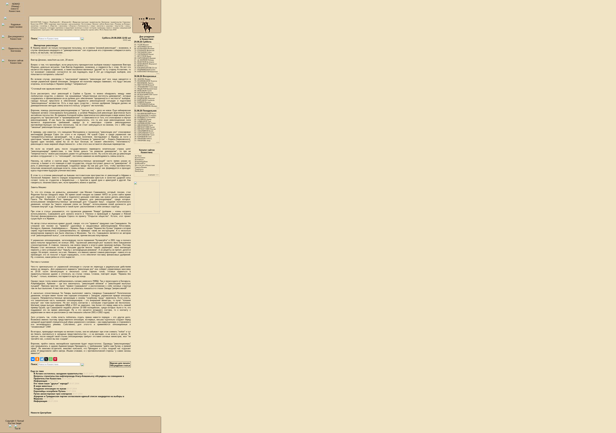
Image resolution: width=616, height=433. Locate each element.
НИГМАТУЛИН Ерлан (146, 127)
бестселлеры (86, 24)
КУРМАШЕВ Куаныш (145, 48)
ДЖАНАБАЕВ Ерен (145, 125)
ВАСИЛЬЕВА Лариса (145, 83)
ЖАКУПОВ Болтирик (145, 62)
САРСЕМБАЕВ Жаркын (146, 58)
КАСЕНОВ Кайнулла (145, 92)
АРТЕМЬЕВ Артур (144, 46)
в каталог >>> (153, 175)
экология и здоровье (105, 26)
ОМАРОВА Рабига (144, 138)
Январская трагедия (80, 22)
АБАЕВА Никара (143, 79)
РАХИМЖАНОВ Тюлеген (147, 81)
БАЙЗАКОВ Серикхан (145, 100)
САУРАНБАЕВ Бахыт (145, 54)
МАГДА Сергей (143, 96)
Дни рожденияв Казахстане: (146, 37)
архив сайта (93, 30)
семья (92, 26)
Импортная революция (45, 45)
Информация (40, 381)
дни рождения (74, 24)
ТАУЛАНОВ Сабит (144, 52)
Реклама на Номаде (122, 24)
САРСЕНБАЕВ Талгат (145, 133)
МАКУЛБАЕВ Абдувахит (147, 64)
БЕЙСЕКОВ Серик (144, 91)
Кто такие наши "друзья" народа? (51, 383)
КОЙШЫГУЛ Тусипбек (146, 117)
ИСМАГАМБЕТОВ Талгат (147, 94)
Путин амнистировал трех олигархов (53, 394)
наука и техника (113, 28)
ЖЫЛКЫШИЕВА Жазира (147, 106)
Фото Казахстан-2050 (108, 30)
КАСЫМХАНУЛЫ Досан (147, 68)
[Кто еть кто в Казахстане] (147, 213)
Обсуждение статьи (120, 365)
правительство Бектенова (99, 22)
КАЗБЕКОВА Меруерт (146, 98)
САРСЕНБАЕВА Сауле (145, 135)
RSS (45, 24)
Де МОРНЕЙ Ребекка (145, 60)
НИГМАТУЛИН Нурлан (146, 129)
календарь (101, 28)
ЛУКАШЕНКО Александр (147, 87)
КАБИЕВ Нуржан (144, 102)
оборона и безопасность (79, 26)
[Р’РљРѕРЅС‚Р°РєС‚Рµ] (33, 359)
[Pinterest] (55, 359)
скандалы (42, 28)
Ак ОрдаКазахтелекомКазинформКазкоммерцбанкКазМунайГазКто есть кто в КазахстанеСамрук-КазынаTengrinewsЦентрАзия (145, 163)
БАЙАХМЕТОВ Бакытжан (147, 71)
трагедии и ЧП (47, 30)
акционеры (59, 30)
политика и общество (48, 26)
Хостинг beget (14, 423)
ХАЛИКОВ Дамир (144, 119)
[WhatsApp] (51, 359)
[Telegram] (42, 359)
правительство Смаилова (120, 22)
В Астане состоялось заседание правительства (58, 373)
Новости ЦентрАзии (41, 413)
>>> (157, 73)
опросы (76, 30)
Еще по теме (37, 371)
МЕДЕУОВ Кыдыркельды (147, 89)
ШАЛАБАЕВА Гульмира (146, 115)
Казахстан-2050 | (37, 24)
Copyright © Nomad (14, 421)
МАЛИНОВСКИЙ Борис (146, 113)
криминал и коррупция (65, 28)
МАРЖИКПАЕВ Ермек (146, 70)
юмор (127, 26)
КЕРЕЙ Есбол (142, 66)
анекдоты (84, 30)
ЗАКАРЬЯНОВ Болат (145, 131)
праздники (68, 30)
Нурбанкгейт (55, 22)
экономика (63, 26)
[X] (46, 359)
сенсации (51, 28)
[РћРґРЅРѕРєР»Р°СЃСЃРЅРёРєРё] (37, 359)
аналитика (34, 26)
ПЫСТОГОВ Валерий (145, 85)
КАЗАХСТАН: (36, 22)
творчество (119, 26)
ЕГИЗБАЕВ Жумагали (145, 50)
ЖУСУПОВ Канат (144, 56)
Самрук (45, 22)
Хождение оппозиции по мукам (50, 388)
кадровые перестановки (58, 24)
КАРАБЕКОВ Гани (144, 137)
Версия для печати (120, 363)
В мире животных (43, 386)
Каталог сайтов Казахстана (103, 24)
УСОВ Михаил (143, 45)
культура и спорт (81, 28)
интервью (34, 28)
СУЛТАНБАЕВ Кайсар (146, 104)
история (93, 28)
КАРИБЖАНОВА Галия (146, 123)
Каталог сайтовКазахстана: (147, 151)
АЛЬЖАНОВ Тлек (144, 121)
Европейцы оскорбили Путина (49, 391)
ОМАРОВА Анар (143, 140)
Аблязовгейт (66, 22)
